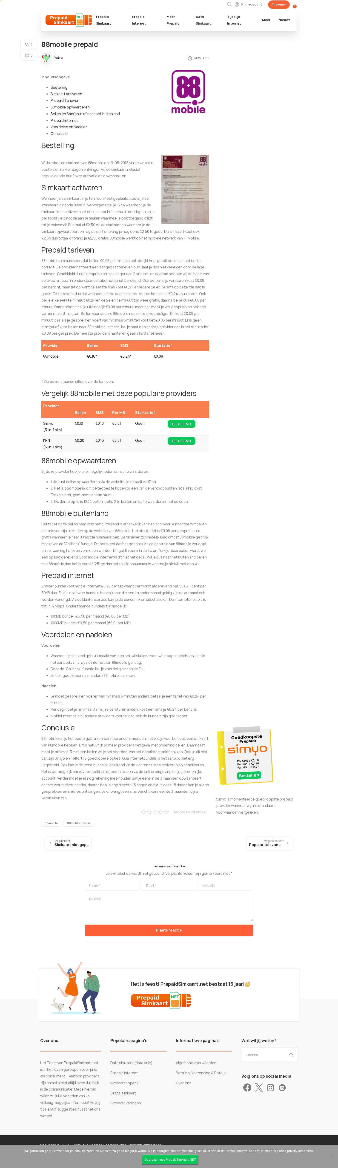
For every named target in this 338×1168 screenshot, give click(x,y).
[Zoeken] (229, 4)
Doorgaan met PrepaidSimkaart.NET (170, 1159)
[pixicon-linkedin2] (282, 1087)
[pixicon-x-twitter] (259, 1087)
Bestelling (59, 87)
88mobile (51, 823)
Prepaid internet (64, 120)
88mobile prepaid (79, 823)
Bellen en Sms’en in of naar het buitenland (85, 113)
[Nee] (332, 1156)
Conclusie (59, 133)
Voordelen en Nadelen (69, 126)
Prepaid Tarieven (65, 100)
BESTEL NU (181, 424)
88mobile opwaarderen (70, 107)
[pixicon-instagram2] (270, 1087)
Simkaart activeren (66, 93)
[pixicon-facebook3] (247, 1087)
